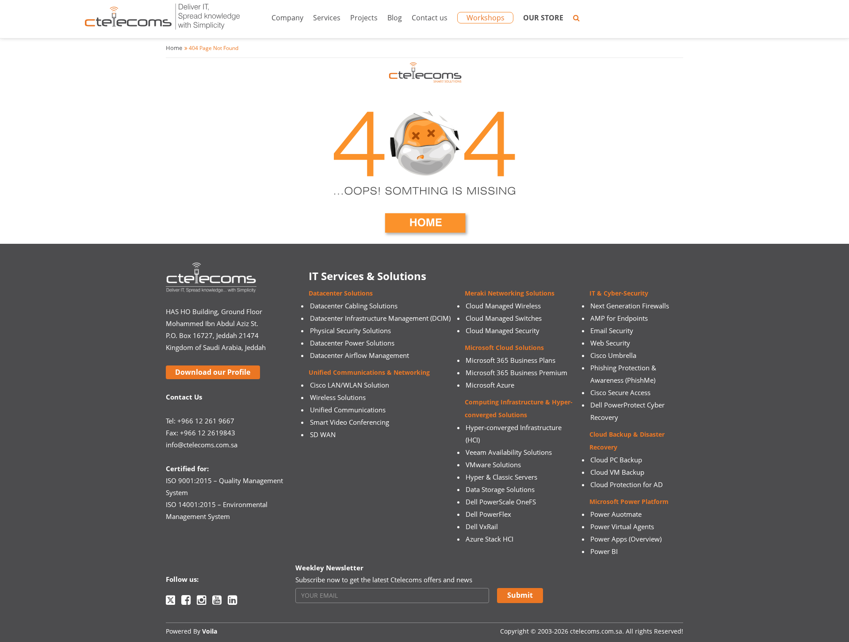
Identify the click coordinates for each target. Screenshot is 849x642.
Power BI (604, 551)
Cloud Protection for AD (626, 484)
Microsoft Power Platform (629, 501)
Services (326, 18)
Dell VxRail (482, 526)
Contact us (429, 18)
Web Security (610, 342)
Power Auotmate (616, 514)
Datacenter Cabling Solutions (354, 305)
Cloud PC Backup (616, 459)
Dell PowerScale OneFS (501, 501)
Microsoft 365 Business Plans (510, 360)
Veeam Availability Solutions (509, 452)
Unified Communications (348, 409)
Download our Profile (212, 372)
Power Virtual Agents (622, 526)
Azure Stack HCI (489, 538)
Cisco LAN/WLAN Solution (349, 385)
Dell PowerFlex (488, 514)
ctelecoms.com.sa (596, 631)
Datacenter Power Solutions (352, 342)
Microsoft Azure (490, 385)
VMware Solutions (493, 464)
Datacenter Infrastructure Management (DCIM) (380, 318)
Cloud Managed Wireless (503, 305)
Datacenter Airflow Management (359, 355)
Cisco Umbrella (613, 355)
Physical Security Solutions (350, 330)
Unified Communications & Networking (369, 372)
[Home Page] (424, 151)
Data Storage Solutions (500, 489)
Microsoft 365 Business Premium (516, 372)
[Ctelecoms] (162, 19)
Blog (394, 18)
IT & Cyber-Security (618, 293)
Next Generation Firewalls (629, 305)
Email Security (611, 330)
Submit (520, 595)
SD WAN (323, 434)
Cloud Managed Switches (504, 318)
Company (287, 18)
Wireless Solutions (338, 397)
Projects (364, 18)
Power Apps (608, 538)
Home (174, 48)
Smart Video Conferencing (349, 422)
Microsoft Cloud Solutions (504, 347)
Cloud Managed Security (502, 330)
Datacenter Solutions (341, 293)
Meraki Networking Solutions (510, 293)
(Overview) (645, 538)
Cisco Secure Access (620, 392)
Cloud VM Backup (617, 472)
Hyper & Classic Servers (501, 477)
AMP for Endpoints (619, 318)
